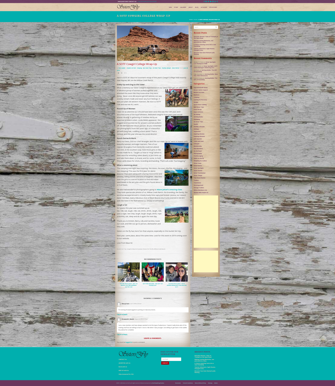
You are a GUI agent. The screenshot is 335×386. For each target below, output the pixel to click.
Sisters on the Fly (148, 249)
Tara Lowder (121, 68)
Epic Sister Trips (147, 68)
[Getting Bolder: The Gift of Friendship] (153, 272)
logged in (128, 342)
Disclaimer (178, 383)
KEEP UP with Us (124, 370)
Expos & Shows (198, 112)
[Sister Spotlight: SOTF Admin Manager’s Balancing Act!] (177, 272)
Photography (198, 153)
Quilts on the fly (199, 158)
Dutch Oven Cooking (200, 104)
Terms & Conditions (188, 383)
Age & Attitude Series (201, 87)
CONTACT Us (123, 359)
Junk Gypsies (198, 139)
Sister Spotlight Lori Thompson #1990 (205, 62)
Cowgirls (129, 249)
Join (170, 7)
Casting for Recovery (200, 100)
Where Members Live (200, 190)
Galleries (183, 7)
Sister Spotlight (199, 168)
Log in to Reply (122, 314)
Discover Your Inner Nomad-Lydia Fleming (204, 53)
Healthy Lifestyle (166, 68)
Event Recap (198, 109)
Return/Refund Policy (200, 383)
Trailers (196, 180)
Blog (196, 7)
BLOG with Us (123, 367)
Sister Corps (197, 163)
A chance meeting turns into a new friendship (205, 45)
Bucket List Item (131, 68)
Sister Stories (175, 68)
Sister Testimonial (199, 173)
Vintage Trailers (199, 187)
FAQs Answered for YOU (126, 374)
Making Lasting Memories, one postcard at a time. (203, 41)
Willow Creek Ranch (159, 249)
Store (176, 7)
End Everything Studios (158, 383)
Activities (204, 7)
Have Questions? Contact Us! (127, 1)
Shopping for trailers (200, 161)
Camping (139, 68)
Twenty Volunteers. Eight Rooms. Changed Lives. (204, 49)
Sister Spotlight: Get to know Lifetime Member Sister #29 (129, 285)
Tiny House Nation (199, 178)
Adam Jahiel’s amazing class (169, 189)
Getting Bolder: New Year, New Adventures (206, 74)
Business (196, 95)
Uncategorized (198, 185)
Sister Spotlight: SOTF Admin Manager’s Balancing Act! (177, 285)
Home (191, 19)
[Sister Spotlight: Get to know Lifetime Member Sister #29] (129, 272)
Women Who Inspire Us (201, 192)
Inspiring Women (199, 134)
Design (196, 102)
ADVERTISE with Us (124, 363)
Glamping (197, 119)
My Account (213, 7)
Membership (198, 146)
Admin (216, 383)
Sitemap (210, 383)
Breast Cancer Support (201, 90)
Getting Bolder (198, 117)
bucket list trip (121, 249)
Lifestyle (196, 144)
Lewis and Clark (199, 141)
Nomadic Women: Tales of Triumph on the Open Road (206, 37)
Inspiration (197, 131)
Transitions (197, 183)
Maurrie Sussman (137, 249)
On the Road (198, 151)
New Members (198, 148)
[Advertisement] (206, 221)
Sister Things (198, 175)
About (191, 7)
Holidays (196, 129)
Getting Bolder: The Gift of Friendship (153, 284)
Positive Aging (198, 156)
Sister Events (198, 165)
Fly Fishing (197, 114)
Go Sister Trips (157, 68)
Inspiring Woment (199, 136)
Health (196, 124)
